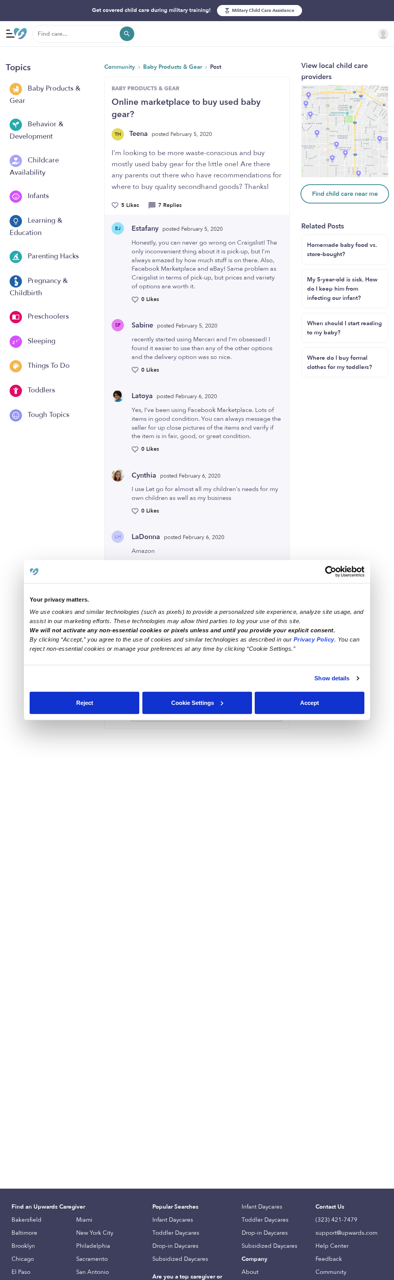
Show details (331, 678)
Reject (84, 702)
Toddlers (40, 390)
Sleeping (40, 341)
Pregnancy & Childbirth (39, 287)
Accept (309, 702)
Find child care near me (345, 194)
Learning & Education (36, 227)
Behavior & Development (36, 131)
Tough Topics (47, 415)
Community (120, 67)
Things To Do (48, 365)
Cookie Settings (192, 702)
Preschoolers (47, 316)
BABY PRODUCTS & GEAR (145, 88)
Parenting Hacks (52, 256)
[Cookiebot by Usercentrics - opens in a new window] (330, 571)
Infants (37, 196)
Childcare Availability (34, 166)
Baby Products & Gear (45, 95)
